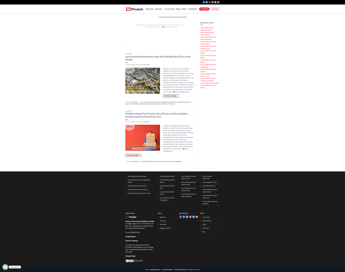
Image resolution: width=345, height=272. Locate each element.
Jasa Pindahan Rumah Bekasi (137, 186)
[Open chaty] (5, 267)
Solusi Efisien (153, 104)
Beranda (149, 9)
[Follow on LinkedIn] (215, 2)
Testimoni (192, 9)
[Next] (191, 35)
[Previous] (129, 35)
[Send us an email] (209, 2)
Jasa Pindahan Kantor (209, 182)
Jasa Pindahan (172, 102)
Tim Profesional (169, 104)
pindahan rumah (144, 104)
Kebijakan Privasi (165, 228)
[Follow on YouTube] (218, 2)
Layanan (158, 9)
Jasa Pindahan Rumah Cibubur (138, 189)
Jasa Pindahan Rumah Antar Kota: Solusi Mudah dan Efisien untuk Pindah (158, 58)
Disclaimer (163, 224)
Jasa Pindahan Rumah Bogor (137, 176)
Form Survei (170, 9)
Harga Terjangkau (162, 102)
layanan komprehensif (131, 104)
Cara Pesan (206, 217)
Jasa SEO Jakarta (180, 269)
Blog (178, 9)
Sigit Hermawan (145, 65)
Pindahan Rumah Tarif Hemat (165, 161)
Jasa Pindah (128, 54)
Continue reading (160, 30)
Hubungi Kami (206, 221)
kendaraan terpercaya (184, 102)
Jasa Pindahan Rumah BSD (209, 83)
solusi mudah (161, 104)
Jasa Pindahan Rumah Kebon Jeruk (139, 193)
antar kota (147, 102)
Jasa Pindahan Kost (208, 186)
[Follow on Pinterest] (212, 2)
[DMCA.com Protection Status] (134, 261)
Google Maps (130, 237)
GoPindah (154, 102)
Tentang (162, 221)
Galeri (184, 9)
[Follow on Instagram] (204, 2)
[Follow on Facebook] (180, 216)
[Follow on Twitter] (206, 2)
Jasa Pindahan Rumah (167, 176)
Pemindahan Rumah (150, 161)
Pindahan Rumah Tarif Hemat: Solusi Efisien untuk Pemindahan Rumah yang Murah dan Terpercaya (156, 115)
